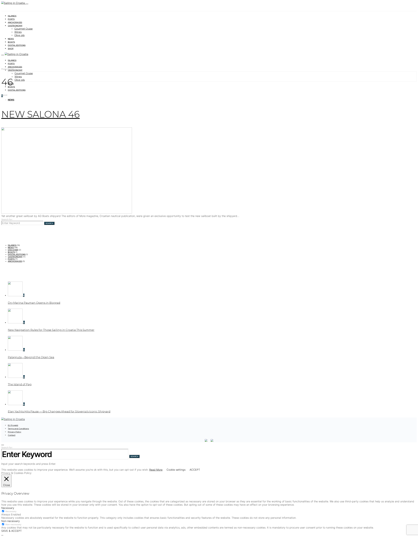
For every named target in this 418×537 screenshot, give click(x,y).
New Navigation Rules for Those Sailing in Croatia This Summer (51, 330)
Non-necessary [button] (10, 521)
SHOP (11, 48)
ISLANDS (12, 16)
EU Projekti (13, 425)
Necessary (10, 511)
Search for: (7, 219)
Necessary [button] (7, 508)
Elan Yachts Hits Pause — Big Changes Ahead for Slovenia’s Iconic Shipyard (59, 411)
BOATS (11, 42)
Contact (11, 435)
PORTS (11, 19)
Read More (155, 469)
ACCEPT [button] (195, 469)
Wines (18, 32)
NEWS (11, 39)
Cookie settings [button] (176, 469)
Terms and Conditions (18, 428)
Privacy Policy (14, 432)
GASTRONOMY (15, 26)
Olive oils (19, 35)
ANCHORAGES (15, 22)
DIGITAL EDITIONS (16, 45)
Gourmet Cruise (23, 28)
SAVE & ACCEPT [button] (11, 530)
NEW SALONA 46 (40, 114)
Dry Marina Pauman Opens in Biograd (34, 302)
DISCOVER (13, 250)
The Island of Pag (20, 384)
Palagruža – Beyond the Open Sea (31, 357)
